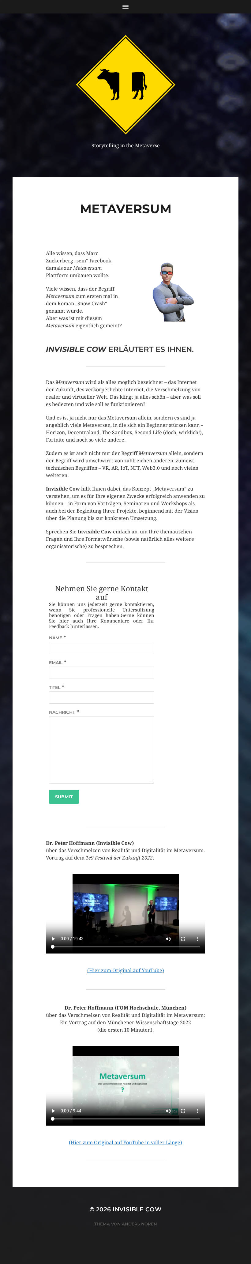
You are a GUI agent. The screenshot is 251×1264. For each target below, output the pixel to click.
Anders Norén (139, 1223)
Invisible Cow (137, 1209)
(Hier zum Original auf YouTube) (125, 970)
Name (55, 638)
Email (55, 662)
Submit (64, 796)
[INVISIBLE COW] (125, 84)
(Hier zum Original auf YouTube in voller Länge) (125, 1143)
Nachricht (62, 712)
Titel (54, 687)
